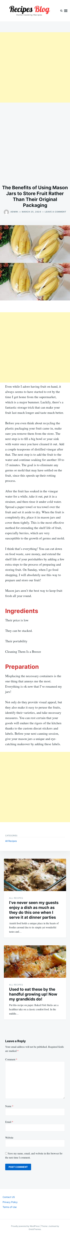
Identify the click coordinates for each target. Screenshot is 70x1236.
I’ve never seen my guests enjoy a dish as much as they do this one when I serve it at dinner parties (33, 910)
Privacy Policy (10, 1202)
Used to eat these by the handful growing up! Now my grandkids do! (33, 994)
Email (9, 1121)
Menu (65, 11)
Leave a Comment (55, 211)
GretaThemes (35, 1229)
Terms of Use (10, 1207)
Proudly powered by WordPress (25, 1226)
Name (9, 1106)
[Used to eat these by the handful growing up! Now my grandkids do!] (35, 961)
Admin (14, 211)
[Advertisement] (35, 67)
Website (9, 1137)
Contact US (9, 1197)
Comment (11, 1059)
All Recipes (11, 841)
